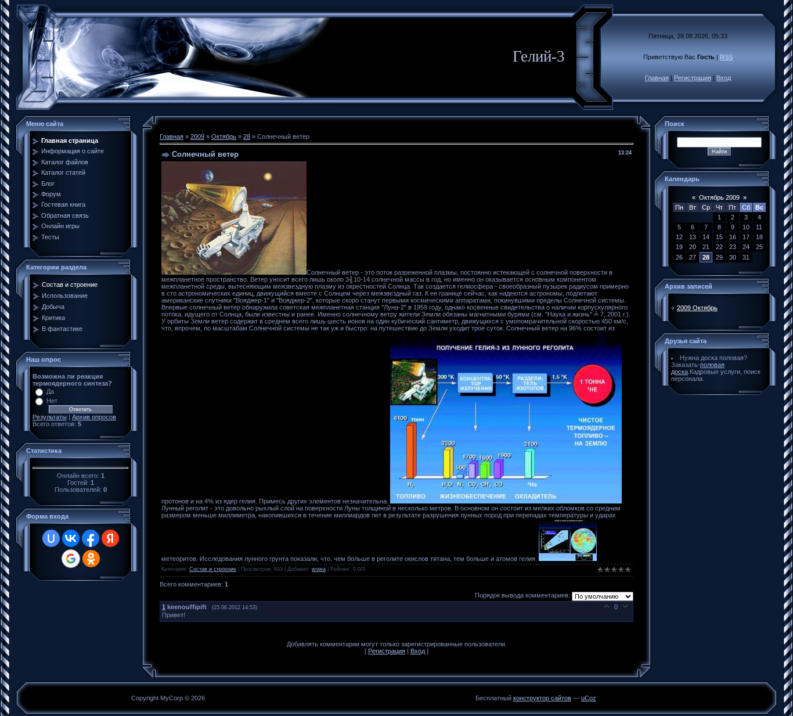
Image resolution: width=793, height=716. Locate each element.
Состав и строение (70, 284)
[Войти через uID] (51, 538)
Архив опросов (94, 416)
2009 (197, 136)
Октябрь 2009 (719, 197)
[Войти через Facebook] (90, 538)
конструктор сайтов (542, 698)
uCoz (588, 698)
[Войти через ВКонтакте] (71, 538)
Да (50, 391)
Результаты (50, 416)
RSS (726, 56)
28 (246, 136)
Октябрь (223, 136)
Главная (657, 77)
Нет (51, 400)
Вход (723, 77)
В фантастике (62, 328)
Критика (53, 317)
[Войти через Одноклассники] (91, 558)
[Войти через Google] (71, 558)
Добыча (53, 306)
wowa (319, 569)
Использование (65, 295)
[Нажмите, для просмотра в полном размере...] (506, 501)
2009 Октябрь (697, 307)
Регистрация (692, 77)
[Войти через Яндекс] (110, 538)
